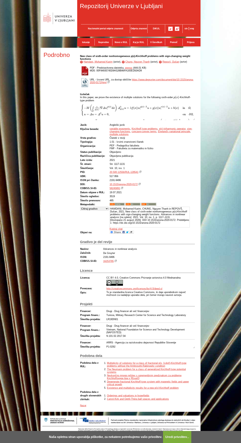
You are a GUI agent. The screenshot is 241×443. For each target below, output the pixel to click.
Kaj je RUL (138, 42)
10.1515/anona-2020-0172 (124, 184)
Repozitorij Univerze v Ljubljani (121, 6)
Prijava (190, 42)
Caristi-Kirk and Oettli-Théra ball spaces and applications (138, 399)
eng (192, 28)
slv (186, 28)
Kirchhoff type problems (145, 128)
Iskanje (86, 42)
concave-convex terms (144, 131)
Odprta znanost (139, 28)
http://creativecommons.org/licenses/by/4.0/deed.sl (134, 288)
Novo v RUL (121, 42)
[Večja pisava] (177, 29)
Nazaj (83, 405)
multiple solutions (119, 134)
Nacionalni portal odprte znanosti (105, 28)
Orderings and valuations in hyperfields (128, 395)
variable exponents (120, 128)
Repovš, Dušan (170, 61)
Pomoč (174, 42)
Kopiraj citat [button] (116, 228)
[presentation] (176, 97)
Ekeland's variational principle (174, 131)
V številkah (156, 42)
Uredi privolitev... (177, 436)
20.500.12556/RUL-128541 (124, 172)
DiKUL (156, 28)
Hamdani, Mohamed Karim (98, 61)
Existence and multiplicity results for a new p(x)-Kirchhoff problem (143, 387)
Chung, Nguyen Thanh (137, 61)
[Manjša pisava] (170, 29)
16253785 (108, 261)
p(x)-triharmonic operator (172, 128)
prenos (128, 67)
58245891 (115, 188)
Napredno (103, 42)
